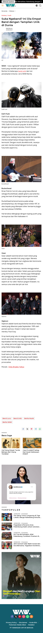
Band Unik (18, 418)
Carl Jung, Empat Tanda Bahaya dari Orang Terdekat (11, 452)
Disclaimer (23, 622)
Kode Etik (33, 622)
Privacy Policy (11, 622)
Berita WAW (7, 422)
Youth (9, 15)
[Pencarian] (40, 5)
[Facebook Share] (23, 429)
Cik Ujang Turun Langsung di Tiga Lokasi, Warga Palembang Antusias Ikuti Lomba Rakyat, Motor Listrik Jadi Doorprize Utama (27, 516)
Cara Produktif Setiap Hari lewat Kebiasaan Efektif (31, 452)
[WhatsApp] (27, 617)
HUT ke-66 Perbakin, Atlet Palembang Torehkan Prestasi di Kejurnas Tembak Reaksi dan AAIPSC (26, 535)
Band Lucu (7, 418)
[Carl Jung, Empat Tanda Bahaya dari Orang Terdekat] (11, 443)
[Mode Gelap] (37, 5)
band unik (22, 71)
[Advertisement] (21, 392)
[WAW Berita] (10, 5)
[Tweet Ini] (27, 429)
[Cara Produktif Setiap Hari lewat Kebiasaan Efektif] (32, 443)
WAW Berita (9, 28)
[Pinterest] (20, 617)
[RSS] (31, 617)
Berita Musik (29, 418)
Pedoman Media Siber (17, 625)
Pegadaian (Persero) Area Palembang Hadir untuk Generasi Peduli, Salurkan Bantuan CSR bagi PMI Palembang (27, 526)
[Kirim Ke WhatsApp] (39, 429)
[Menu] (3, 5)
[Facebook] (12, 617)
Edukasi (4, 15)
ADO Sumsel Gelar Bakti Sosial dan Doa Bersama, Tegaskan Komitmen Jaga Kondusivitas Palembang (27, 545)
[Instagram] (23, 617)
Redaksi (31, 625)
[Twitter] (16, 617)
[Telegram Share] (35, 429)
